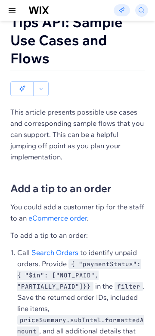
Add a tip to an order (61, 188)
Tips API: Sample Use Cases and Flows (66, 40)
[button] (22, 89)
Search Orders (54, 252)
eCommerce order (57, 218)
